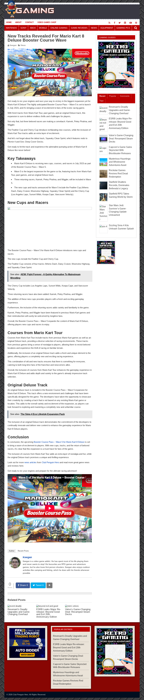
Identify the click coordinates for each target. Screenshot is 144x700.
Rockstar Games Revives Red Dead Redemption (118, 173)
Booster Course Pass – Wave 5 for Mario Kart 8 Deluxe (59, 442)
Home (9, 22)
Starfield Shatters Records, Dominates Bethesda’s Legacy (119, 185)
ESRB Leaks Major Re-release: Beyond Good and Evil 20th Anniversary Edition (48, 613)
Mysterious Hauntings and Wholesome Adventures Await (119, 162)
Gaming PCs (123, 28)
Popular (112, 96)
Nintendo (11, 28)
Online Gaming (59, 28)
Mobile (43, 28)
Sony (23, 28)
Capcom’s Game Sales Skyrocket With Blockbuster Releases (120, 150)
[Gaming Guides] (27, 643)
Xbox (33, 28)
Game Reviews (79, 28)
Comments (124, 96)
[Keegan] (15, 567)
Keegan (13, 45)
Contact (29, 22)
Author (11, 551)
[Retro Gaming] (116, 65)
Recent (102, 96)
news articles (30, 462)
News (94, 28)
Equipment (107, 28)
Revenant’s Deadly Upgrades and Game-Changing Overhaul (19, 612)
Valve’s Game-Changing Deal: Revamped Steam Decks (77, 612)
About (18, 22)
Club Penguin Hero (50, 462)
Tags (101, 101)
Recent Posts (23, 551)
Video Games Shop (46, 22)
